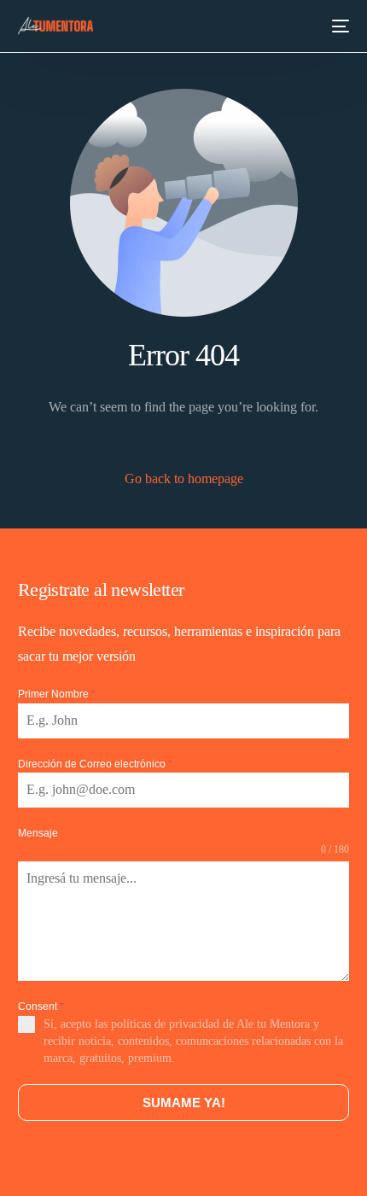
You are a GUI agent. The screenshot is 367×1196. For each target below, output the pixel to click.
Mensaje (38, 833)
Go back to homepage (184, 478)
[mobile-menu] (339, 26)
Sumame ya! (184, 1102)
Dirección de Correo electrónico (95, 764)
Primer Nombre (57, 694)
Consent (41, 1006)
